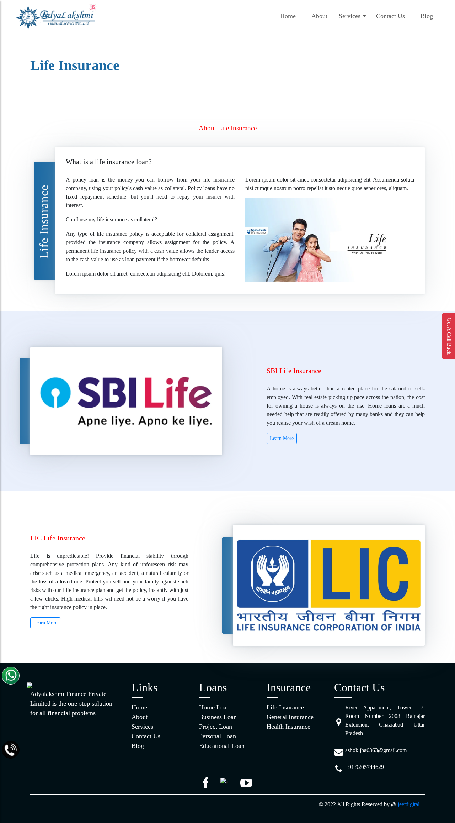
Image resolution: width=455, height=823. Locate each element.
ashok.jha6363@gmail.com (376, 750)
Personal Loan (217, 736)
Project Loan (215, 726)
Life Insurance (285, 707)
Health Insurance (288, 726)
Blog (427, 16)
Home (288, 16)
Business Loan (218, 716)
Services (349, 16)
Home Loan (214, 707)
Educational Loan (222, 745)
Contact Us (390, 16)
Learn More (282, 438)
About (319, 16)
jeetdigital (408, 804)
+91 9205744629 (364, 767)
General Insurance (290, 716)
